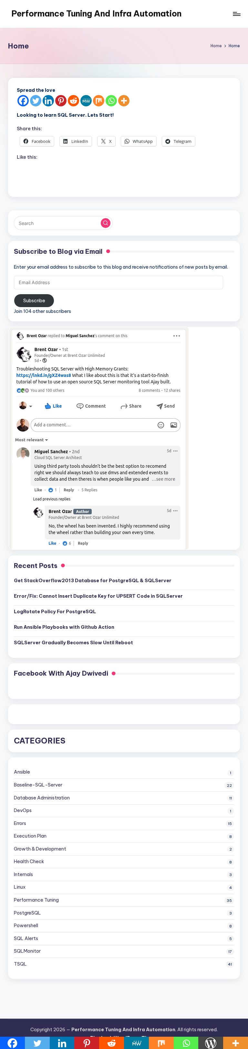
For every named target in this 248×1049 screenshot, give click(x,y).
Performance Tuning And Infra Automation (96, 13)
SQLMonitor (27, 951)
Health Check (29, 861)
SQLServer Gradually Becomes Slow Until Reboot (73, 643)
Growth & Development (40, 849)
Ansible (22, 772)
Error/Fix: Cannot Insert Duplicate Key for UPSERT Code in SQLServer (98, 596)
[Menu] (236, 14)
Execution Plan (30, 836)
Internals (23, 874)
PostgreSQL (27, 913)
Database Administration (42, 798)
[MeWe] (86, 100)
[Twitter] (35, 100)
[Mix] (98, 100)
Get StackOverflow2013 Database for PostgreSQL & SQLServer (92, 580)
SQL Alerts (26, 938)
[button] (105, 223)
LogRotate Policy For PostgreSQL (55, 612)
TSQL (20, 964)
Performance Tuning (36, 900)
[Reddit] (73, 100)
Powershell (26, 925)
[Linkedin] (48, 100)
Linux (20, 887)
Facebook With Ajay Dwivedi (61, 673)
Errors (20, 823)
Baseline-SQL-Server (38, 785)
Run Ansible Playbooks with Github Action (64, 627)
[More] (123, 100)
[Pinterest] (61, 100)
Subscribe (34, 301)
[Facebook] (23, 100)
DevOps (23, 810)
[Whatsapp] (111, 100)
